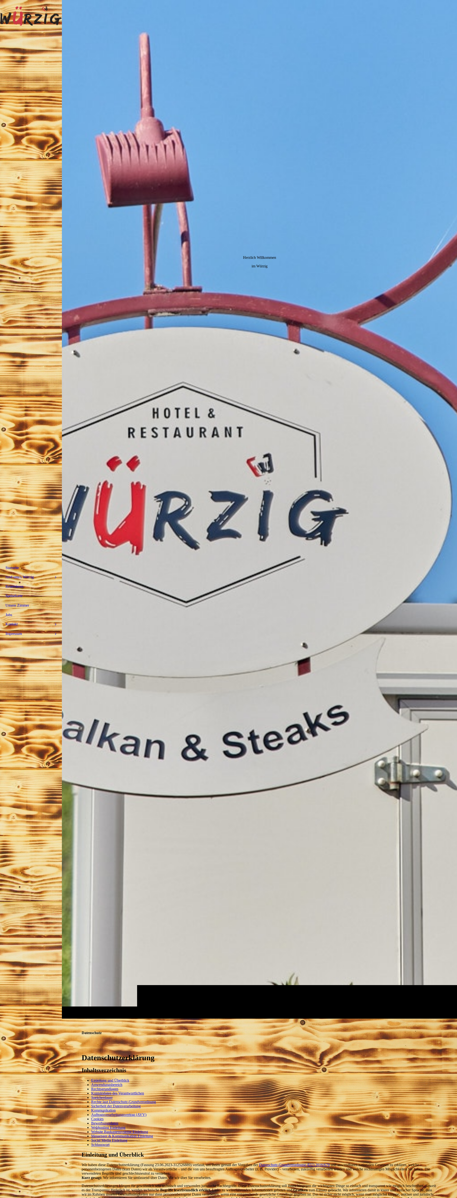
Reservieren (14, 586)
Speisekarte (14, 596)
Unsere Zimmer (17, 605)
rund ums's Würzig (19, 577)
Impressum (13, 634)
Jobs (8, 615)
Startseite (12, 568)
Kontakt (11, 624)
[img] (259, 509)
